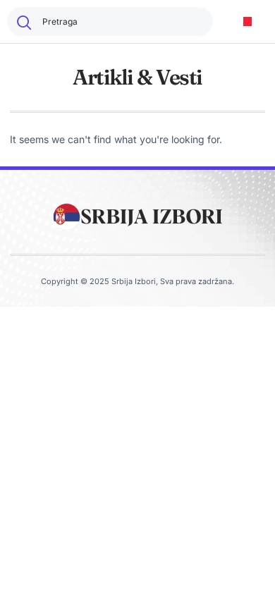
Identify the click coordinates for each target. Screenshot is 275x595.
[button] (247, 21)
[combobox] (110, 21)
